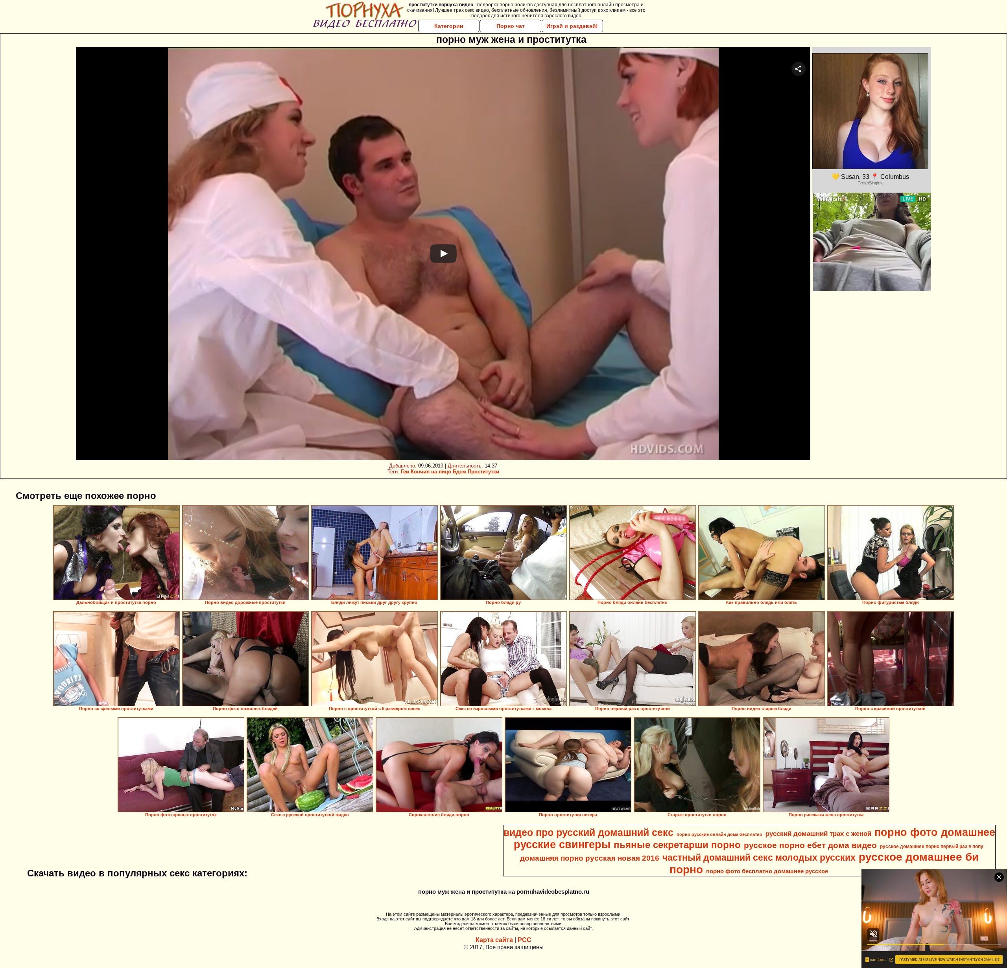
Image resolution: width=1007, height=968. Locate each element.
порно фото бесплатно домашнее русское (767, 871)
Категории (448, 26)
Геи (405, 472)
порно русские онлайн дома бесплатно (719, 834)
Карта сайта (494, 940)
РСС (524, 940)
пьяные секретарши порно (677, 844)
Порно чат (510, 26)
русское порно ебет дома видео (810, 845)
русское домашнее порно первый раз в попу (931, 846)
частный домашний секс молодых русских (759, 857)
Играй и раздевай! (572, 26)
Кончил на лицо (431, 472)
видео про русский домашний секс (588, 832)
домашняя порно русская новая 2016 (589, 858)
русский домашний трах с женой (818, 833)
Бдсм (459, 472)
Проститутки (483, 472)
